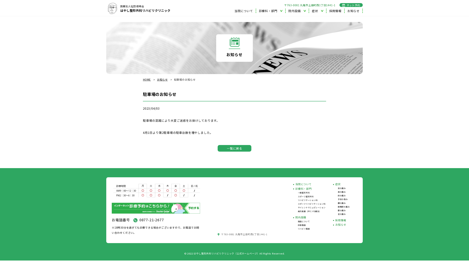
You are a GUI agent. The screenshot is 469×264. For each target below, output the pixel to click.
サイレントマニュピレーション (312, 207)
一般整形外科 (304, 192)
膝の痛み (342, 210)
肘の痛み (342, 195)
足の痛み (342, 214)
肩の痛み (342, 191)
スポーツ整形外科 (306, 196)
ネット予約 (353, 5)
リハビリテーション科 (308, 200)
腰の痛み (342, 203)
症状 (338, 184)
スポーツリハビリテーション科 (312, 203)
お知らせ (353, 11)
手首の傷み (343, 199)
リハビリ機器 (304, 228)
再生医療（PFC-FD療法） (309, 211)
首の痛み (342, 188)
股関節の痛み (344, 206)
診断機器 (302, 225)
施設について (304, 221)
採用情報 (335, 11)
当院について (243, 11)
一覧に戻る (234, 148)
